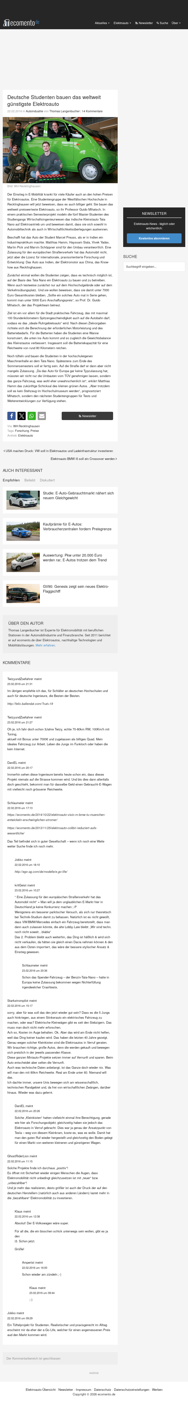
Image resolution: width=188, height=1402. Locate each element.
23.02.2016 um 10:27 (27, 890)
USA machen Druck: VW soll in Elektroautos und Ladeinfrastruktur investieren (59, 450)
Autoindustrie (34, 111)
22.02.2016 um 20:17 (19, 768)
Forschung (22, 431)
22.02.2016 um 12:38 (27, 1216)
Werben (157, 1389)
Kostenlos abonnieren (154, 238)
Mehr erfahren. (46, 645)
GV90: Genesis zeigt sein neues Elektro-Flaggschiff (76, 589)
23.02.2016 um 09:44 (42, 1293)
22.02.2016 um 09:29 (19, 1318)
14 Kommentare (92, 111)
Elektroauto (25, 435)
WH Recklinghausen (26, 426)
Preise (34, 431)
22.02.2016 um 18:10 (27, 865)
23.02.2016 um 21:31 (19, 684)
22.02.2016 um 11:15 (19, 1161)
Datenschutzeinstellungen (131, 1389)
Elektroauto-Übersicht (41, 1389)
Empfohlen (11, 480)
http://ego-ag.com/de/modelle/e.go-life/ (41, 871)
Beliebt (29, 480)
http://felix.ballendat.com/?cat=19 (30, 703)
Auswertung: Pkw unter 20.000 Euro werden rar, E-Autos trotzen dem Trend (75, 557)
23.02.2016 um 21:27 (19, 722)
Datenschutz (102, 1389)
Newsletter (89, 416)
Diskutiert (47, 480)
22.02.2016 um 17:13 (19, 808)
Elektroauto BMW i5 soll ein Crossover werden (83, 458)
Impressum (83, 1389)
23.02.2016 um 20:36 (34, 970)
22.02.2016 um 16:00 (34, 1268)
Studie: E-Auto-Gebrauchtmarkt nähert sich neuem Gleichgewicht (78, 495)
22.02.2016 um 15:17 (19, 1005)
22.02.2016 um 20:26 (27, 1111)
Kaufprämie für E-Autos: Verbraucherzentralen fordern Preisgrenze (77, 526)
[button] (11, 416)
